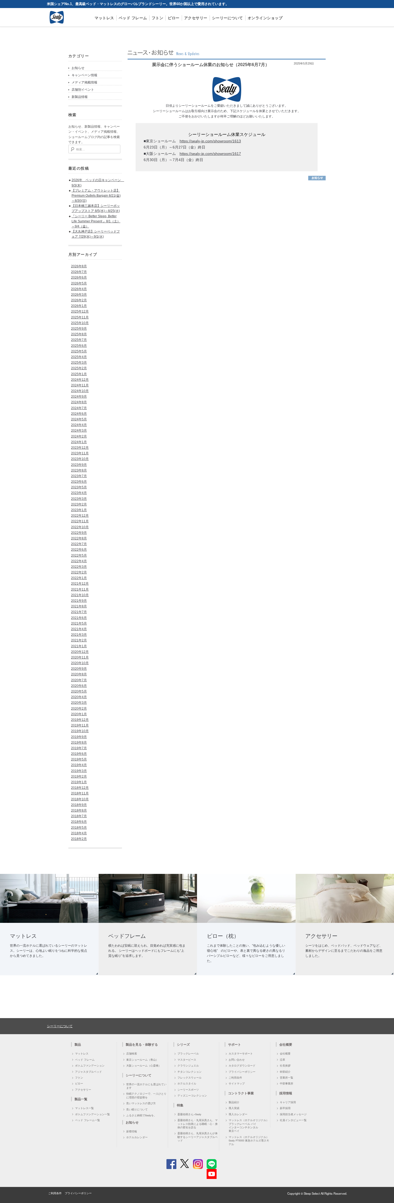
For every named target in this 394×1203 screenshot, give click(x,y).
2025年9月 (79, 328)
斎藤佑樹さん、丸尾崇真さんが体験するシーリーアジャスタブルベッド (197, 1136)
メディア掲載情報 (84, 82)
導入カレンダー (238, 1114)
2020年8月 (79, 674)
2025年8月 (79, 334)
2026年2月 (79, 300)
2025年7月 (79, 340)
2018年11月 (80, 793)
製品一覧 (81, 1099)
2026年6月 (79, 277)
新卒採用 (285, 1108)
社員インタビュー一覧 (293, 1120)
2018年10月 (80, 799)
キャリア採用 (288, 1102)
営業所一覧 (286, 1077)
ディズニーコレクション (192, 1095)
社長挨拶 (285, 1065)
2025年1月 (79, 374)
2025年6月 (79, 346)
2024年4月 (79, 425)
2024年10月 (80, 391)
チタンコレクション (189, 1071)
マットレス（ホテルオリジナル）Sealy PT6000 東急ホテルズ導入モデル (249, 1140)
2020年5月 (79, 691)
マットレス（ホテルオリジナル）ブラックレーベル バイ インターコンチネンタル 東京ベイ (249, 1125)
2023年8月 (79, 470)
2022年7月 (79, 544)
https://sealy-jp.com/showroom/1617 (210, 153)
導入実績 (234, 1108)
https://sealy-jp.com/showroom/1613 (210, 141)
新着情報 (131, 1131)
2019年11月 (80, 725)
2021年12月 (80, 583)
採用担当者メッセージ (293, 1114)
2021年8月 (79, 606)
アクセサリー (195, 17)
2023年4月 (79, 493)
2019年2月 (79, 776)
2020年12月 (80, 652)
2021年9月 (79, 601)
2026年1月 (79, 306)
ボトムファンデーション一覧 (92, 1114)
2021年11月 (80, 589)
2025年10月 (80, 323)
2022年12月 (80, 515)
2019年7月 (79, 748)
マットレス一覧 (84, 1108)
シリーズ (183, 1044)
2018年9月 (79, 805)
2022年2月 (79, 572)
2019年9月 (79, 737)
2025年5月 (79, 351)
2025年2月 (79, 368)
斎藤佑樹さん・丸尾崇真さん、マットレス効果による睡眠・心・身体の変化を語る (197, 1123)
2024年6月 (79, 414)
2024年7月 (79, 408)
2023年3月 (79, 499)
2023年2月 (79, 504)
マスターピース (186, 1059)
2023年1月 (79, 510)
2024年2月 (79, 436)
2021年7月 (79, 612)
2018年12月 (80, 788)
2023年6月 (79, 482)
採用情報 (285, 1093)
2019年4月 (79, 765)
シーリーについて (227, 17)
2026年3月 (79, 294)
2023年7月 (79, 476)
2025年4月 (79, 357)
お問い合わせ (237, 1059)
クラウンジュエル (188, 1065)
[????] (317, 179)
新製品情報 (80, 97)
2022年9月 (79, 533)
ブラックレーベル (188, 1053)
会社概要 (285, 1053)
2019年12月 (80, 720)
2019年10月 (80, 731)
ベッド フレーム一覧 (87, 1120)
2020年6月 (79, 686)
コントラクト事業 (241, 1093)
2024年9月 (79, 396)
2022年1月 (79, 578)
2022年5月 (79, 555)
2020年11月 (80, 657)
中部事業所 (286, 1083)
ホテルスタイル (186, 1083)
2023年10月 (80, 459)
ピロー (174, 17)
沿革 (282, 1059)
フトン (157, 17)
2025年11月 (80, 317)
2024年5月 (79, 419)
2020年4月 (79, 697)
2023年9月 (79, 465)
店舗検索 (131, 1053)
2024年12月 (80, 380)
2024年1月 (79, 442)
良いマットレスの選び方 (141, 1103)
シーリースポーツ (188, 1089)
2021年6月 (79, 618)
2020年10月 (80, 663)
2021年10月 (80, 595)
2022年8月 (79, 538)
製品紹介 (234, 1102)
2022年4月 (79, 561)
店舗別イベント (83, 90)
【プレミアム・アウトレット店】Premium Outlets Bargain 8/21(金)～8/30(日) (96, 196)
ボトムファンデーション (90, 1065)
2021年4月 (79, 629)
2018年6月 (79, 822)
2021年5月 (79, 623)
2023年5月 (79, 487)
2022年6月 (79, 549)
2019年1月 (79, 782)
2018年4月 (79, 833)
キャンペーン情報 (84, 75)
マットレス (104, 17)
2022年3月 (79, 567)
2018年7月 (79, 816)
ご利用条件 (235, 1077)
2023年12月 (80, 448)
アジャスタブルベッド (88, 1071)
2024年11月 (80, 385)
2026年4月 (79, 289)
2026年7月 (79, 272)
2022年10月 (80, 527)
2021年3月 (79, 635)
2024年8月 (79, 402)
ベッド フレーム (133, 17)
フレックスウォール (189, 1077)
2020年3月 (79, 703)
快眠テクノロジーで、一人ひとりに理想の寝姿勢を (146, 1095)
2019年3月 (79, 771)
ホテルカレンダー (137, 1137)
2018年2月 (79, 839)
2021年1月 (79, 646)
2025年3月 (79, 362)
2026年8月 (79, 266)
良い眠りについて (137, 1109)
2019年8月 (79, 742)
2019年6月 (79, 754)
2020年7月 (79, 680)
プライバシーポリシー (242, 1071)
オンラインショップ (265, 17)
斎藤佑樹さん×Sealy (189, 1114)
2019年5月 (79, 759)
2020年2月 (79, 708)
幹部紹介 (285, 1071)
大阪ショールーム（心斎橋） (143, 1065)
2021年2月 (79, 640)
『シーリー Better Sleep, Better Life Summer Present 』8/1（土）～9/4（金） (96, 221)
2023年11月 (80, 453)
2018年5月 (79, 827)
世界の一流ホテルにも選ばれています (146, 1086)
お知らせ (78, 68)
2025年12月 (80, 311)
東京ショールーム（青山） (142, 1059)
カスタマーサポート (241, 1053)
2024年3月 (79, 430)
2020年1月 (79, 714)
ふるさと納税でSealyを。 (141, 1115)
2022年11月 (80, 521)
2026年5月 (79, 283)
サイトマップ (237, 1083)
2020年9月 (79, 669)
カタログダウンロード (242, 1065)
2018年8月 (79, 810)
